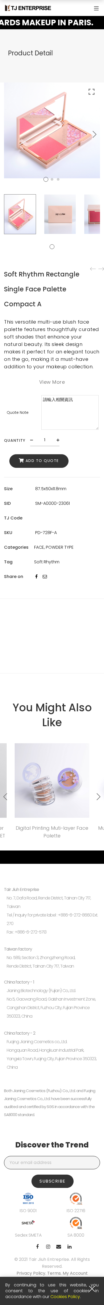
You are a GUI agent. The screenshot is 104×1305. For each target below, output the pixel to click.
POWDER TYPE (60, 547)
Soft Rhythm (46, 562)
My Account (75, 1273)
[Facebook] (36, 576)
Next (94, 134)
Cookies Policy (65, 1297)
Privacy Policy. (32, 1273)
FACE (39, 547)
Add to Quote (42, 460)
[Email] (45, 576)
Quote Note (18, 412)
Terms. (55, 1273)
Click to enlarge (92, 92)
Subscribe (52, 1181)
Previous (5, 796)
